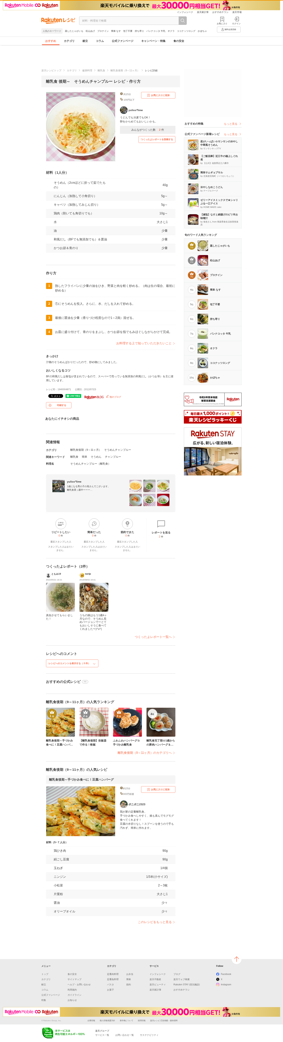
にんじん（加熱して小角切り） (75, 196)
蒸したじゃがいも (74, 31)
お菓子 (110, 989)
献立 (85, 40)
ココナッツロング (186, 31)
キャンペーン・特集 (153, 40)
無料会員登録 (230, 29)
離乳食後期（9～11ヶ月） (125, 70)
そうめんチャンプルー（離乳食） (90, 463)
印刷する (61, 405)
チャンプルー (113, 456)
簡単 (84, 456)
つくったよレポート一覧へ (153, 637)
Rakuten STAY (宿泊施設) (186, 984)
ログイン (236, 23)
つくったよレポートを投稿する (157, 139)
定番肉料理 (113, 974)
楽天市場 (237, 12)
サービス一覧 (102, 1035)
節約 (128, 984)
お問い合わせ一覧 (124, 1035)
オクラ (171, 31)
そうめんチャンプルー (117, 449)
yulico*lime (74, 481)
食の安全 (178, 40)
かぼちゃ (202, 31)
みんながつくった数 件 (147, 129)
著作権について (126, 1020)
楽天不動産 (155, 979)
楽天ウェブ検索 (181, 979)
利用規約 (72, 989)
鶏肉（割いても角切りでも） (74, 213)
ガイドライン (74, 995)
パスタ (110, 984)
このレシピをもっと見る (155, 922)
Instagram (226, 984)
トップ (44, 974)
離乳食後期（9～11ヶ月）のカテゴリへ (145, 752)
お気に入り (222, 23)
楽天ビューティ (158, 984)
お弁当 (129, 974)
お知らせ (72, 1000)
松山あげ (90, 31)
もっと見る (230, 123)
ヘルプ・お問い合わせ (79, 984)
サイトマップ (74, 979)
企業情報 (91, 1020)
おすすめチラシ (220, 12)
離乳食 (101, 70)
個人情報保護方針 (107, 1020)
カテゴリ (69, 40)
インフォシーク (185, 12)
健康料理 (87, 70)
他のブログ (115, 397)
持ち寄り (139, 31)
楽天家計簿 (202, 12)
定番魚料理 (113, 979)
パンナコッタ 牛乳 (155, 31)
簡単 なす (116, 31)
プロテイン (103, 31)
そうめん (96, 456)
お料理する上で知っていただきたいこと (144, 343)
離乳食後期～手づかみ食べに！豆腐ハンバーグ (81, 779)
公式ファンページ (122, 40)
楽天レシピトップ (51, 70)
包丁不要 (127, 31)
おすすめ (50, 40)
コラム (100, 40)
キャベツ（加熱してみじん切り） (77, 204)
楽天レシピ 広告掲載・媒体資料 (164, 1020)
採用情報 (142, 1020)
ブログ (176, 974)
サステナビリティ (149, 1035)
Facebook (226, 974)
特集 (43, 1000)
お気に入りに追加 (160, 95)
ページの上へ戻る (237, 959)
